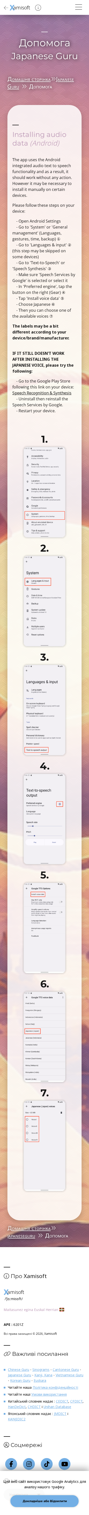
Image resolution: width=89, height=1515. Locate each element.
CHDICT (34, 1406)
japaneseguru (21, 1235)
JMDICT (60, 1413)
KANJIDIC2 (16, 1419)
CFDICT (76, 1401)
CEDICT (62, 1401)
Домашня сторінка (29, 78)
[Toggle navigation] (78, 7)
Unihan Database (57, 1406)
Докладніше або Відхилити (44, 1501)
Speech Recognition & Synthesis (41, 393)
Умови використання (49, 1394)
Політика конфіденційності (55, 1387)
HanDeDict (17, 1406)
